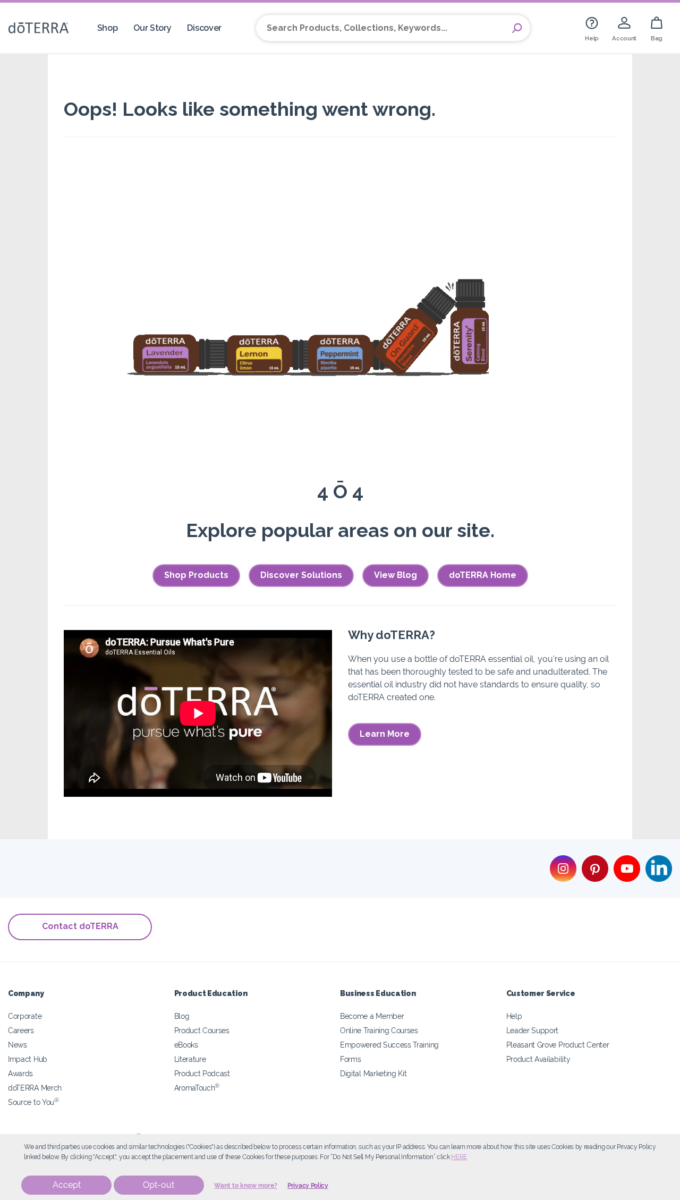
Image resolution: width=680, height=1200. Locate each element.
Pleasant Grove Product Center (557, 1044)
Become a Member (372, 1015)
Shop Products (196, 575)
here (459, 1157)
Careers (21, 1030)
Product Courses (202, 1030)
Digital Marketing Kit (373, 1073)
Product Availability (538, 1058)
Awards (20, 1073)
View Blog (395, 575)
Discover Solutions (301, 575)
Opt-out (158, 1185)
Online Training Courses (379, 1030)
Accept (67, 1185)
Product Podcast (202, 1073)
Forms (350, 1058)
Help (514, 1015)
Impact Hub (27, 1058)
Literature (190, 1058)
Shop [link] (107, 28)
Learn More (385, 734)
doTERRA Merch (35, 1087)
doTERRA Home (482, 575)
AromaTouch (197, 1087)
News (17, 1044)
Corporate (24, 1015)
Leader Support (532, 1030)
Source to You (33, 1102)
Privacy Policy (307, 1185)
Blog (182, 1015)
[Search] (517, 28)
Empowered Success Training (389, 1044)
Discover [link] (204, 28)
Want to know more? (245, 1185)
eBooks (186, 1044)
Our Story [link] (152, 28)
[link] (591, 28)
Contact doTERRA (80, 926)
